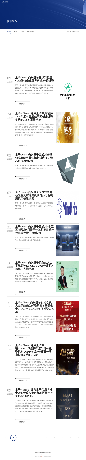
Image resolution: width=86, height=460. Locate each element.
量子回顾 (15, 31)
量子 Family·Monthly (30, 31)
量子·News (9, 31)
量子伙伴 (22, 31)
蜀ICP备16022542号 (38, 456)
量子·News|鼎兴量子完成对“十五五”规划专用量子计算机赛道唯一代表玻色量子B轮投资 (34, 229)
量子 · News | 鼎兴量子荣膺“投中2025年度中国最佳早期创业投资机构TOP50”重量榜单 (34, 116)
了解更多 (22, 104)
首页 (71, 31)
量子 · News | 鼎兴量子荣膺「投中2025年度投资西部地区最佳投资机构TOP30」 (34, 392)
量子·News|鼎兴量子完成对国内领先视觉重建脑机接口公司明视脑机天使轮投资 (34, 195)
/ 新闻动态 (73, 31)
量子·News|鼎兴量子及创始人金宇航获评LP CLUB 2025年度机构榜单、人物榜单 (34, 265)
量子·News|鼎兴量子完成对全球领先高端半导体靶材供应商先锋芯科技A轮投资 (34, 157)
